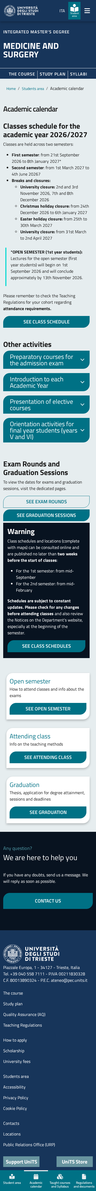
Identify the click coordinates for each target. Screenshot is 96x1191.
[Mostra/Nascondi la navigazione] (87, 10)
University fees (16, 1061)
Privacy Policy (15, 1097)
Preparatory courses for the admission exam (41, 360)
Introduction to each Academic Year (36, 382)
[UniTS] (21, 11)
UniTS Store (74, 1161)
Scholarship (13, 1050)
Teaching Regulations (22, 1025)
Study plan (53, 74)
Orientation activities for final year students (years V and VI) (43, 430)
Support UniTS (21, 1161)
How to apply (15, 1040)
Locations (12, 1134)
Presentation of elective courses (41, 405)
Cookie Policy (15, 1108)
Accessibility (14, 1087)
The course (22, 74)
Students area (33, 88)
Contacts (11, 1123)
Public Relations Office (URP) (29, 1144)
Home (11, 88)
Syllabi (78, 74)
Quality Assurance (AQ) (24, 1014)
